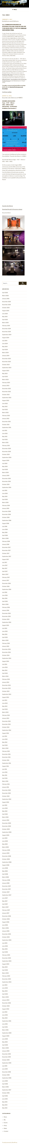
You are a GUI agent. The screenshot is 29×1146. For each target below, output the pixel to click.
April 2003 (5, 994)
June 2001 (5, 1024)
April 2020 (5, 469)
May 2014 (4, 670)
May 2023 (5, 373)
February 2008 (6, 880)
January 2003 (5, 1000)
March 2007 (5, 907)
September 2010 (6, 799)
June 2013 (5, 703)
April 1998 (5, 1084)
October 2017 (5, 553)
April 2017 (5, 571)
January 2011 (5, 787)
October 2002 (6, 1006)
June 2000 (5, 1039)
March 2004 (5, 973)
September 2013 (6, 694)
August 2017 (5, 559)
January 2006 (5, 931)
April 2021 (5, 439)
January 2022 (5, 418)
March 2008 (5, 877)
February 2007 (6, 910)
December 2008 (6, 856)
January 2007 (5, 913)
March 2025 (5, 322)
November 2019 (6, 481)
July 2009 (4, 838)
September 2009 (6, 832)
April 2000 (5, 1045)
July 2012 (4, 736)
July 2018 (4, 526)
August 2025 (5, 310)
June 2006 (5, 925)
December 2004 (6, 958)
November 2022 (6, 391)
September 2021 (6, 427)
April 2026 (5, 292)
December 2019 (6, 478)
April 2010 (5, 814)
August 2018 (5, 523)
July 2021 (4, 430)
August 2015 (5, 625)
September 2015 (6, 622)
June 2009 (5, 841)
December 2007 (6, 886)
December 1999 (6, 1054)
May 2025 (5, 316)
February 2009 (6, 850)
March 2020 (5, 472)
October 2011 (5, 760)
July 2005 (4, 943)
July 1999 (4, 1066)
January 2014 (5, 682)
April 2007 (5, 904)
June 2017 (5, 565)
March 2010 (5, 817)
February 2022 (6, 415)
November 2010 (6, 793)
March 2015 (5, 640)
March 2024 (5, 352)
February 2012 (6, 751)
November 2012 (6, 724)
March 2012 (5, 748)
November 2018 (6, 514)
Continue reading (6, 92)
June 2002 (5, 1015)
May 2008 (5, 871)
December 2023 (6, 358)
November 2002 (6, 1003)
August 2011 (5, 766)
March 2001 (5, 1030)
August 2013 (5, 697)
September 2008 (6, 862)
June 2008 (5, 868)
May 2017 (4, 568)
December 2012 (6, 721)
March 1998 (5, 1087)
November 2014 (6, 652)
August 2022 (5, 400)
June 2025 (5, 313)
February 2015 (6, 643)
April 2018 (5, 535)
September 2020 (6, 457)
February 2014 (6, 679)
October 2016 (5, 586)
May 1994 (4, 1105)
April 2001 (5, 1027)
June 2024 (5, 343)
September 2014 (6, 658)
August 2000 (5, 1036)
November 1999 (6, 1057)
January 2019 (5, 508)
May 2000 (5, 1042)
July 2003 (4, 985)
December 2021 (6, 421)
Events (6, 1122)
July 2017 (4, 562)
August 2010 (5, 802)
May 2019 (4, 496)
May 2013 (4, 706)
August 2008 (5, 865)
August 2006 (5, 922)
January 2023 (5, 385)
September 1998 (6, 1078)
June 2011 (4, 772)
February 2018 (6, 541)
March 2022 (5, 412)
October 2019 (5, 484)
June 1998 (5, 1081)
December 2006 (6, 916)
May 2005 (5, 949)
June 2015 (5, 631)
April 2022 (5, 409)
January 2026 (5, 298)
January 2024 (5, 355)
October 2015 (5, 619)
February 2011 (6, 784)
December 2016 (6, 583)
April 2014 (5, 673)
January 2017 (5, 580)
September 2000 (6, 1033)
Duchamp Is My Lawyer (7, 74)
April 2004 (5, 970)
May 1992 (4, 1108)
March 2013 (5, 712)
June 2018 (5, 529)
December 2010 (6, 790)
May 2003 (5, 991)
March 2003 (5, 997)
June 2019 (5, 493)
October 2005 (6, 937)
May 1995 (4, 1102)
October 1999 (6, 1060)
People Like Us (10, 2)
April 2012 (5, 745)
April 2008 (5, 874)
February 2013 (6, 715)
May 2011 (4, 775)
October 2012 (5, 727)
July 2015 (4, 628)
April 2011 (4, 778)
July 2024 (4, 340)
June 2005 (5, 946)
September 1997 (6, 1090)
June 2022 (5, 403)
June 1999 (5, 1069)
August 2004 (5, 964)
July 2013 (4, 700)
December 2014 (6, 649)
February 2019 (6, 505)
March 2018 (5, 538)
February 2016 (6, 607)
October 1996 (6, 1093)
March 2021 (5, 442)
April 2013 (5, 709)
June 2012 (5, 739)
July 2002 (4, 1012)
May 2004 (5, 967)
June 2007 (5, 898)
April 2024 (5, 349)
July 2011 (4, 769)
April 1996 (5, 1096)
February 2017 (6, 577)
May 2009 (5, 844)
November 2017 (6, 550)
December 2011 (6, 754)
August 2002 (5, 1009)
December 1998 (6, 1072)
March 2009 (5, 847)
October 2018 (5, 517)
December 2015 (6, 613)
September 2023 (6, 367)
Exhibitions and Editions (10, 21)
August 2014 (5, 661)
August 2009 (5, 835)
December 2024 (6, 328)
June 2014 (5, 667)
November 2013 (6, 688)
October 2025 (6, 307)
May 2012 (4, 742)
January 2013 (5, 718)
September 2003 (6, 982)
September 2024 (6, 334)
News (5, 1117)
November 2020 (6, 451)
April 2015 (5, 637)
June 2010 (5, 808)
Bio (5, 1119)
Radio (5, 1128)
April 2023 (5, 376)
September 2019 (6, 487)
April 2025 (5, 319)
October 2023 (6, 364)
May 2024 (5, 346)
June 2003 (5, 988)
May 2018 (4, 532)
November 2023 (6, 361)
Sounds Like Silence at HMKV (12, 98)
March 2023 (5, 379)
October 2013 (5, 691)
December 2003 (6, 979)
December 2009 (6, 823)
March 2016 (5, 604)
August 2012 (5, 733)
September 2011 (6, 763)
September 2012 (6, 730)
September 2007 (6, 895)
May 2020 (5, 466)
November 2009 (6, 826)
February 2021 (6, 445)
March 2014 (5, 676)
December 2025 (6, 301)
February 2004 (6, 976)
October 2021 (5, 424)
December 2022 (6, 388)
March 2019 (5, 502)
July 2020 (4, 463)
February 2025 (6, 325)
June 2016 (5, 595)
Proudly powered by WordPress (9, 1142)
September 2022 (6, 397)
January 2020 (5, 475)
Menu (15, 9)
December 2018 (6, 511)
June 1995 (5, 1099)
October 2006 (6, 919)
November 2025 (6, 304)
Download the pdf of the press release (12, 209)
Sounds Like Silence (7, 206)
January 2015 (5, 646)
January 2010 (5, 820)
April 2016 (5, 601)
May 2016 (4, 598)
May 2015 (4, 634)
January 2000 (5, 1051)
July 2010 (4, 805)
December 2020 (6, 448)
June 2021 (5, 433)
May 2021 (4, 436)
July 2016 (4, 592)
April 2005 (5, 952)
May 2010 (4, 811)
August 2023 (5, 370)
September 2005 (6, 940)
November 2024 (6, 331)
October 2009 (6, 829)
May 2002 (5, 1018)
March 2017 (5, 574)
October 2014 (5, 655)
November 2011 (6, 757)
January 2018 (5, 544)
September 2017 (6, 556)
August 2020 (5, 460)
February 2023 (6, 382)
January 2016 (5, 610)
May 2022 (4, 406)
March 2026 (5, 295)
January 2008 (5, 883)
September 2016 (6, 589)
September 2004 (6, 961)
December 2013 (6, 685)
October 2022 (6, 394)
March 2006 (5, 928)
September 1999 (6, 1063)
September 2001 (6, 1021)
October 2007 (6, 892)
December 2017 (6, 547)
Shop (5, 1125)
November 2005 (6, 934)
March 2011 (5, 781)
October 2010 (5, 796)
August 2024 (5, 337)
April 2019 (5, 499)
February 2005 (6, 955)
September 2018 (6, 520)
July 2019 (4, 490)
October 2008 (6, 859)
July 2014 (4, 664)
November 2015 (6, 616)
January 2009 (5, 853)
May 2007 (5, 901)
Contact (6, 1131)
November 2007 (6, 889)
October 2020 (6, 454)
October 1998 (6, 1075)
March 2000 (5, 1048)
